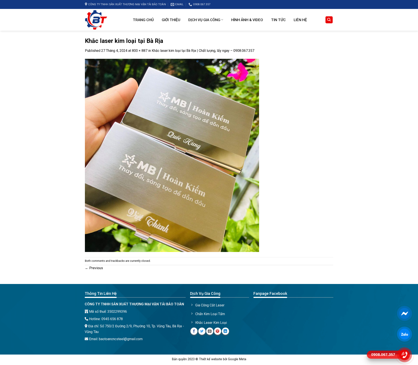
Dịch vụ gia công (204, 20)
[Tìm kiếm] (329, 20)
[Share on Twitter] (202, 331)
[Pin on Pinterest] (217, 331)
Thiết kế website (210, 359)
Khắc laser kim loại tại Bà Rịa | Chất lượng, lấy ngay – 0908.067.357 (203, 51)
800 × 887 (139, 51)
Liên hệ (300, 20)
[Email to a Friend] (209, 331)
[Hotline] (404, 354)
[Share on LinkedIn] (225, 331)
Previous (94, 268)
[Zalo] (404, 333)
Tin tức (278, 20)
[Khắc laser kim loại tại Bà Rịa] (172, 155)
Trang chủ (143, 20)
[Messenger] (404, 313)
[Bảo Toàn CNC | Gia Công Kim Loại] (105, 20)
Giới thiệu (171, 20)
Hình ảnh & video (247, 20)
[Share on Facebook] (194, 331)
